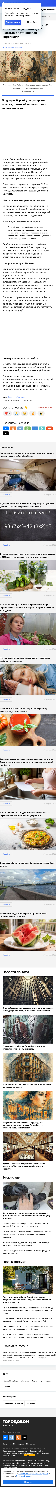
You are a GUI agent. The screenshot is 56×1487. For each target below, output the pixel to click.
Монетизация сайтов (11, 1449)
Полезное (31, 1403)
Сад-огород (37, 1381)
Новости (8, 1425)
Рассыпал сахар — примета (30, 1465)
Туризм (48, 1381)
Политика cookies (36, 1451)
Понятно (28, 1482)
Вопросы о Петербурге (13, 1403)
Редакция (6, 1453)
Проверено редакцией (13, 47)
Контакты (45, 1453)
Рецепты (7, 1387)
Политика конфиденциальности (33, 1449)
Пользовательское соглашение (15, 1451)
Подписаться (13, 22)
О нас (37, 1453)
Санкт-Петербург (11, 1381)
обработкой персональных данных (33, 1474)
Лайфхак (25, 1381)
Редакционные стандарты (22, 1453)
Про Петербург (14, 1261)
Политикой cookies (24, 1476)
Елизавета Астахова (16, 397)
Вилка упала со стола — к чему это (29, 1461)
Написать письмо (9, 1456)
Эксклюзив (11, 1177)
